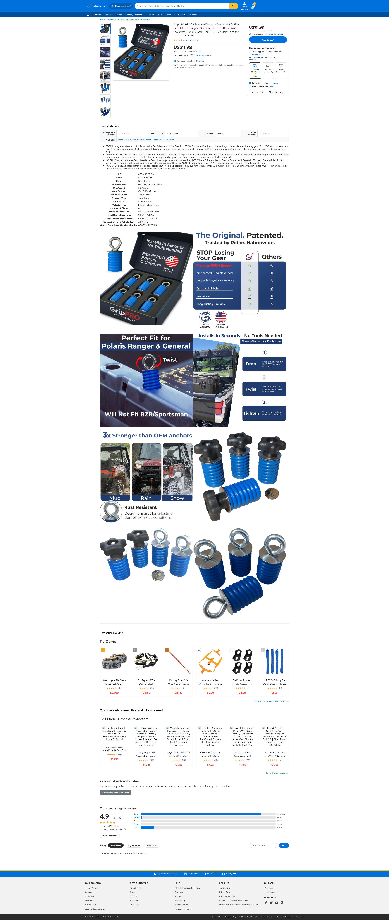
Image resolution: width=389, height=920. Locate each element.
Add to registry (278, 92)
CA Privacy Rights (227, 896)
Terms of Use (224, 888)
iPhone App (269, 888)
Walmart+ (134, 900)
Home (102, 19)
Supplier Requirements (95, 908)
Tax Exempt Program (183, 908)
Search (284, 845)
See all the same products (277, 772)
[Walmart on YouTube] (276, 903)
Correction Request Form (115, 792)
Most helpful (152, 845)
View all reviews (110, 835)
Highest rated (134, 845)
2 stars (136, 824)
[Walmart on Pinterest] (282, 903)
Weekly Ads (231, 873)
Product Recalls (181, 904)
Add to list (259, 92)
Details (272, 86)
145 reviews (194, 40)
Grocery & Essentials (134, 14)
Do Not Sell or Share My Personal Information (238, 904)
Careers (181, 14)
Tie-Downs (169, 139)
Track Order (212, 873)
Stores (132, 892)
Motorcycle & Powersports (128, 19)
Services (108, 14)
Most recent (116, 845)
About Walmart (91, 888)
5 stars (136, 814)
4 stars (136, 817)
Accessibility (180, 900)
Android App (269, 892)
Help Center (193, 873)
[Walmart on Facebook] (265, 903)
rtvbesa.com (199, 60)
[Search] (233, 6)
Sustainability (90, 904)
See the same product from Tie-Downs (271, 700)
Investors (89, 900)
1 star (137, 827)
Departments (95, 14)
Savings (119, 14)
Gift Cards (134, 904)
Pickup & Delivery (154, 14)
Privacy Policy (225, 892)
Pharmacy (170, 14)
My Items (193, 14)
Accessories (145, 19)
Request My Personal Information (233, 900)
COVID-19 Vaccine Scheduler (187, 888)
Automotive (111, 19)
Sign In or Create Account (168, 873)
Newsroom (89, 896)
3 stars (136, 821)
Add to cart (268, 39)
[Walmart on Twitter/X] (271, 903)
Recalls (178, 896)
